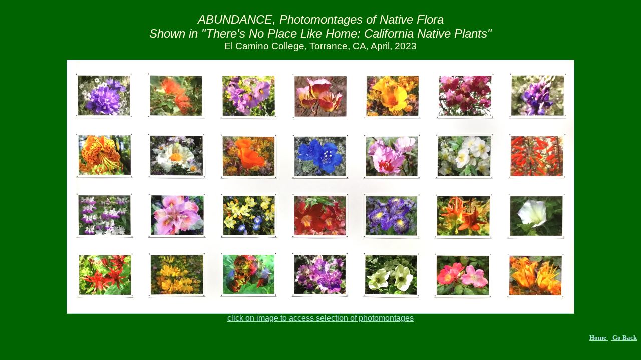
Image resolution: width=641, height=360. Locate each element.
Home (598, 338)
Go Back (624, 338)
